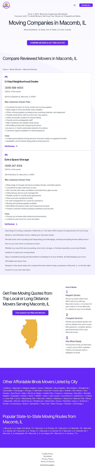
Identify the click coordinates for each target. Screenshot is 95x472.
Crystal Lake (58, 390)
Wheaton (67, 404)
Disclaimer (47, 456)
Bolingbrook (83, 388)
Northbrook (38, 401)
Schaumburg (16, 404)
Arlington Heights (29, 388)
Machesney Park (28, 398)
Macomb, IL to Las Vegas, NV (41, 433)
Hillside (38, 396)
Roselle (6, 404)
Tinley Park (44, 404)
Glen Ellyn (78, 393)
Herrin (30, 396)
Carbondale (7, 390)
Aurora (40, 388)
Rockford (83, 401)
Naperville (8, 401)
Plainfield (66, 401)
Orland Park (49, 401)
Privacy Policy (47, 459)
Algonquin (17, 388)
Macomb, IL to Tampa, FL (28, 431)
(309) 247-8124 (13, 165)
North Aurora (27, 401)
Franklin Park (48, 393)
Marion (49, 398)
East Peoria (15, 393)
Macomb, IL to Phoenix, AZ (46, 428)
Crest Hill (47, 390)
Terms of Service (47, 461)
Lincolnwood (66, 396)
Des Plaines (77, 390)
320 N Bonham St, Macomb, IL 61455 (19, 174)
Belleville (48, 388)
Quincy (75, 401)
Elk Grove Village (34, 393)
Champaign (18, 390)
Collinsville (37, 390)
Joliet (45, 396)
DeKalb (67, 390)
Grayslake (15, 396)
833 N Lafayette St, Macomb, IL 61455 (20, 97)
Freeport (58, 393)
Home (5, 69)
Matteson (58, 398)
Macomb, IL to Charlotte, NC (74, 431)
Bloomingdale (59, 388)
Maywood (68, 398)
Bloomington (72, 388)
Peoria (58, 401)
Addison (7, 388)
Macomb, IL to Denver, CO (51, 431)
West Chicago (56, 404)
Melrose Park (79, 398)
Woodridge (77, 404)
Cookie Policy (47, 454)
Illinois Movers (15, 69)
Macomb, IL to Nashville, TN (70, 428)
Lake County (54, 396)
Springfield (34, 404)
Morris (88, 398)
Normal (17, 401)
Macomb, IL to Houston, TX (66, 433)
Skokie (25, 404)
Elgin (24, 393)
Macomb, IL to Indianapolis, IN (15, 433)
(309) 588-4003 (14, 87)
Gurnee (24, 396)
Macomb (41, 398)
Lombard (88, 396)
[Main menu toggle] (74, 5)
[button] (86, 5)
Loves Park (8, 398)
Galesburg (68, 393)
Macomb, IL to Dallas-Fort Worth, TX (19, 428)
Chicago (28, 390)
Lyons (17, 398)
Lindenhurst (78, 396)
